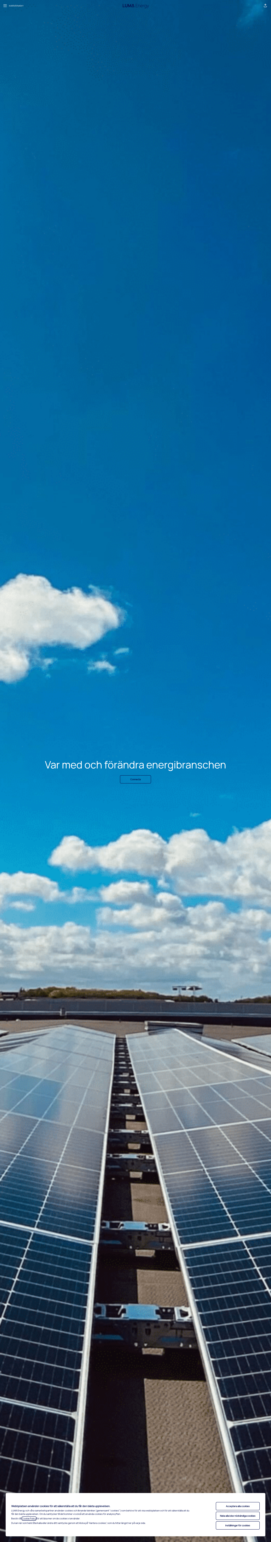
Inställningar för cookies (237, 1525)
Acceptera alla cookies (238, 1506)
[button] (265, 6)
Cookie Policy (29, 1518)
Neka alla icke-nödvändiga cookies (237, 1515)
